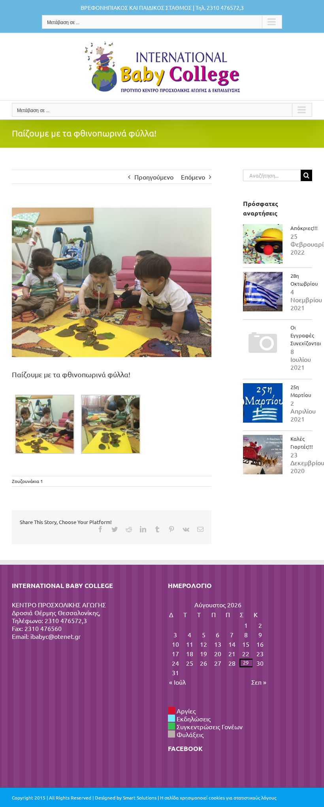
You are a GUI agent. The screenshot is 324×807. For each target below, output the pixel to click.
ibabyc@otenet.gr (55, 636)
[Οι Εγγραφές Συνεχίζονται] (263, 343)
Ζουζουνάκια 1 (27, 481)
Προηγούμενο (153, 177)
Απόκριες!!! (304, 228)
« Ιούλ (177, 682)
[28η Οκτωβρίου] (263, 291)
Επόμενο (193, 177)
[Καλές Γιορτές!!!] (263, 454)
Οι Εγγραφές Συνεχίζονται (305, 335)
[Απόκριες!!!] (263, 244)
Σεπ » (258, 682)
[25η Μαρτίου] (263, 403)
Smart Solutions (139, 797)
